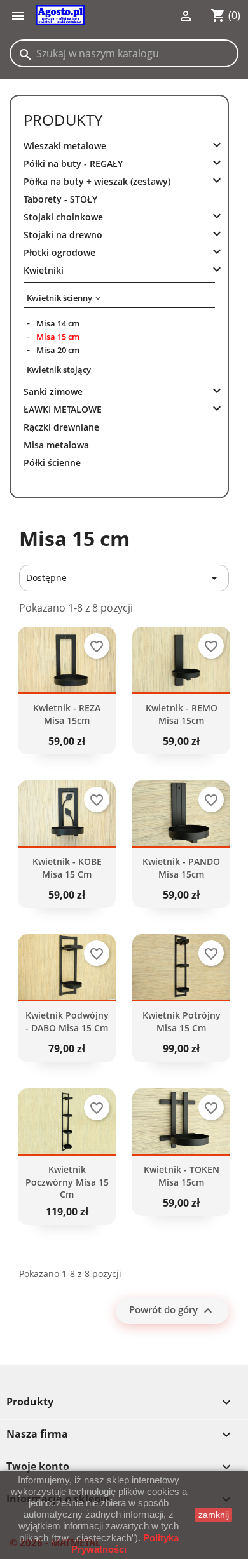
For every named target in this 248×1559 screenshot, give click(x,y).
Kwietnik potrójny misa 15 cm (181, 1021)
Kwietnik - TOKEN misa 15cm (181, 1175)
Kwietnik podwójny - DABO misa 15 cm (67, 1021)
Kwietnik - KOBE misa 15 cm (67, 867)
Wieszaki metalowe (65, 146)
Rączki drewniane (61, 427)
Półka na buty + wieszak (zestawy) (97, 181)
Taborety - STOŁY (60, 199)
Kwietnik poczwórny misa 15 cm (67, 1182)
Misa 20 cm (57, 350)
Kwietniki (44, 270)
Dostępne (124, 577)
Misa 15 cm (57, 336)
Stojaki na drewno (63, 235)
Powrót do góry (172, 1310)
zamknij (213, 1514)
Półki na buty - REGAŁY (73, 163)
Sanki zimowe (53, 391)
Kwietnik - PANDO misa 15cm (181, 867)
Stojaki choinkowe (63, 217)
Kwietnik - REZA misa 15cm (66, 714)
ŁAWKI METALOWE (63, 409)
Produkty (63, 119)
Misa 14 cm (57, 323)
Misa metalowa (56, 445)
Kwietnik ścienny (59, 298)
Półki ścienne (52, 463)
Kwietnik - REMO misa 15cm (181, 714)
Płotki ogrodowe (59, 252)
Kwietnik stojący (59, 369)
